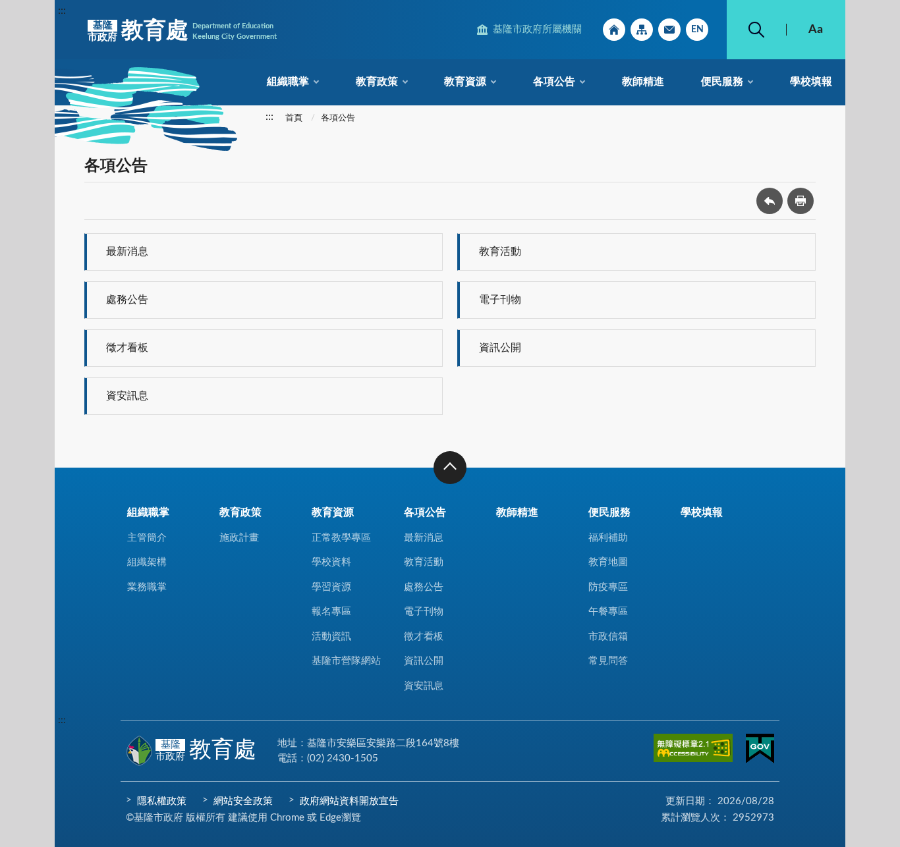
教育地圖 (608, 562)
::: (62, 10)
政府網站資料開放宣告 (349, 801)
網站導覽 (642, 29)
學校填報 (811, 81)
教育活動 (500, 251)
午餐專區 (608, 611)
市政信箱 (669, 29)
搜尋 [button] (756, 29)
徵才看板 (127, 347)
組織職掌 (288, 81)
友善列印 (800, 201)
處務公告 (127, 299)
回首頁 (614, 29)
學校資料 (331, 562)
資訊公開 (500, 347)
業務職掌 (147, 587)
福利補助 (608, 538)
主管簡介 (147, 538)
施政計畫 (239, 538)
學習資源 (331, 587)
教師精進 (643, 81)
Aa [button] (815, 29)
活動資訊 (331, 637)
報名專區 (331, 611)
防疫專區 (608, 587)
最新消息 (127, 251)
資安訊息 (127, 396)
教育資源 (465, 81)
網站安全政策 (243, 801)
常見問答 (608, 661)
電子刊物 (500, 299)
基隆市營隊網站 (346, 661)
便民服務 (722, 81)
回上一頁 (769, 201)
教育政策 (377, 81)
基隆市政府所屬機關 (537, 29)
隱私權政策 (161, 801)
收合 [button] (450, 467)
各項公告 (554, 81)
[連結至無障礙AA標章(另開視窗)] (693, 750)
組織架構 (147, 562)
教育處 (182, 31)
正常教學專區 (341, 538)
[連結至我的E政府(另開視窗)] (760, 751)
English (697, 29)
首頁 (293, 118)
